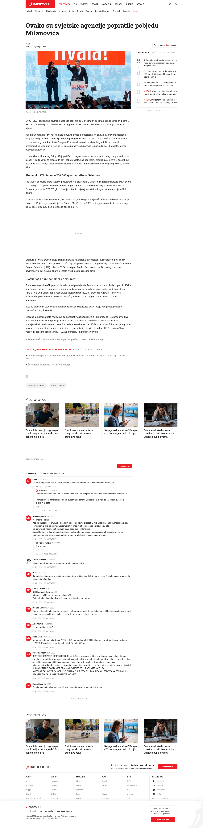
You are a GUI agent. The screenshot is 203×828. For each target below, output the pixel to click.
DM (28, 609)
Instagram (160, 790)
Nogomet (55, 781)
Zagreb (88, 11)
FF (28, 590)
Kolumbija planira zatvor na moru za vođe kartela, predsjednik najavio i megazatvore (160, 63)
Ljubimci (79, 790)
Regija (80, 11)
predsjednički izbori (36, 385)
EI (28, 481)
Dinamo (54, 785)
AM (28, 625)
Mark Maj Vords (39, 516)
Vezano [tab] (171, 53)
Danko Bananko (39, 684)
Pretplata (64, 4)
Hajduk (54, 790)
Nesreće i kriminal (102, 11)
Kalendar (126, 11)
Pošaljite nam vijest (160, 798)
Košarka (54, 798)
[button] (29, 414)
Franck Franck (38, 589)
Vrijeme (130, 794)
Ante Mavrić (37, 624)
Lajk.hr (104, 790)
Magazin (80, 777)
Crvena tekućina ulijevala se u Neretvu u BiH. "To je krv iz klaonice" (160, 92)
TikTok (159, 794)
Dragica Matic (38, 608)
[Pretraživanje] (175, 4)
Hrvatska (63, 11)
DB (28, 685)
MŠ (28, 654)
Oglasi (118, 4)
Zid (75, 4)
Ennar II (35, 479)
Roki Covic (43, 490)
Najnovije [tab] (143, 53)
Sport (95, 4)
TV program (132, 785)
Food (78, 794)
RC (37, 490)
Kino (129, 790)
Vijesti (84, 4)
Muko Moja (37, 637)
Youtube (159, 785)
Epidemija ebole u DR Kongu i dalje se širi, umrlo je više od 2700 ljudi (160, 84)
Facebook (160, 781)
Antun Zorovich (39, 560)
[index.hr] (40, 4)
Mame (78, 798)
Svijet (71, 11)
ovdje (91, 355)
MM (28, 518)
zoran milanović (58, 385)
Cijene (129, 4)
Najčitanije (51, 11)
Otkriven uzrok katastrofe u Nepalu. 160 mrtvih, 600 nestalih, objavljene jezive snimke (160, 74)
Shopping (80, 781)
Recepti (105, 785)
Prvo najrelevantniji (52, 474)
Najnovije (39, 11)
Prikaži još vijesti (156, 111)
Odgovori (105, 798)
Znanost (116, 11)
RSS (128, 798)
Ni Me (35, 573)
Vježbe (104, 794)
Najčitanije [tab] (158, 53)
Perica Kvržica (45, 543)
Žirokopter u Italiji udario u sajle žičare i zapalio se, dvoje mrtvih (160, 101)
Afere (135, 11)
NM (28, 574)
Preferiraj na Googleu (166, 45)
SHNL (53, 794)
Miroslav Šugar (39, 653)
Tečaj (129, 781)
